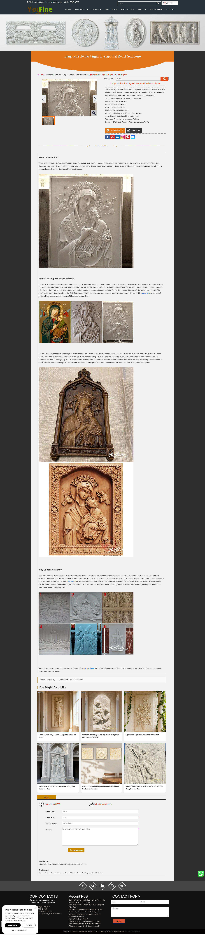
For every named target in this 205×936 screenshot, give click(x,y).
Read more (21, 921)
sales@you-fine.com (103, 804)
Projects (126, 9)
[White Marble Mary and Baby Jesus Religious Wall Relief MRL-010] (101, 711)
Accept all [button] (12, 925)
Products (80, 9)
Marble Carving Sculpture (64, 75)
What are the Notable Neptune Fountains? (84, 921)
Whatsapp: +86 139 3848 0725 (66, 2)
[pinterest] (122, 886)
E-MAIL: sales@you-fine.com (39, 2)
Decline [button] (29, 925)
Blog (140, 9)
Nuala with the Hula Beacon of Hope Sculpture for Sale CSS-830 (63, 864)
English (169, 3)
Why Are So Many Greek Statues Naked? (84, 926)
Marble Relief (81, 75)
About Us (110, 9)
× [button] (35, 908)
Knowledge (156, 9)
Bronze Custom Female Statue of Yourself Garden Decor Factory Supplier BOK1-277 (71, 873)
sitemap (127, 931)
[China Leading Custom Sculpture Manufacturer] (39, 10)
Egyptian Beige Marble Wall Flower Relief (142, 735)
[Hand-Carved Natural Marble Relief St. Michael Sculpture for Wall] (144, 763)
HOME (68, 9)
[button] (20, 930)
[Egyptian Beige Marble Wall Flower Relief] (144, 711)
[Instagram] (122, 137)
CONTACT (170, 9)
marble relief (145, 293)
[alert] (20, 919)
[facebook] (107, 137)
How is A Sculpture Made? (78, 919)
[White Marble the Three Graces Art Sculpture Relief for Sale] (58, 763)
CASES (95, 9)
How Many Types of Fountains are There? (84, 924)
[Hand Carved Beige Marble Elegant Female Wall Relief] (58, 711)
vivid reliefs (71, 581)
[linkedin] (117, 137)
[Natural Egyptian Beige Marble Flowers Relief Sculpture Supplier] (101, 763)
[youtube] (112, 137)
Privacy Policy (135, 931)
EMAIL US (136, 130)
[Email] (132, 137)
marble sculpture (88, 668)
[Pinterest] (128, 137)
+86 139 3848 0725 (40, 909)
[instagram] (112, 886)
